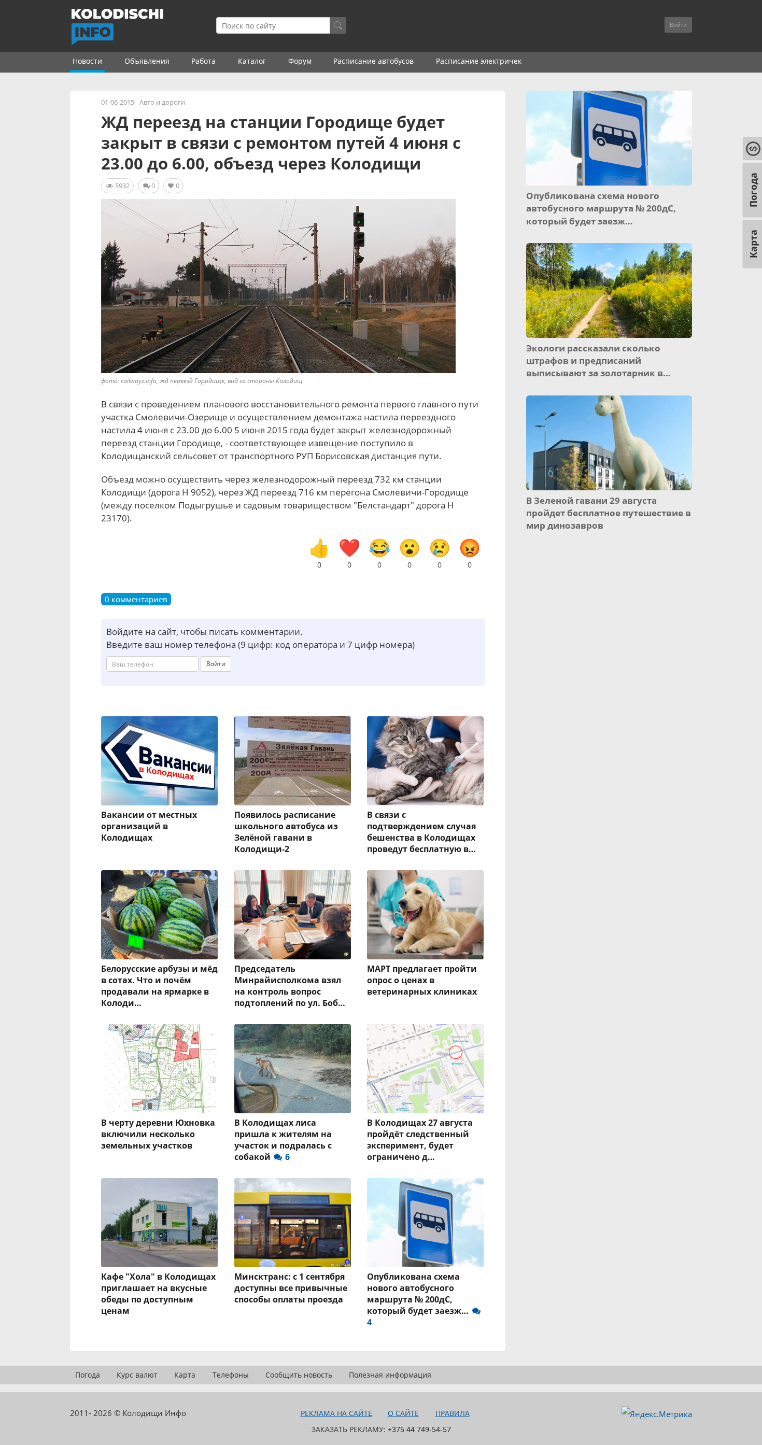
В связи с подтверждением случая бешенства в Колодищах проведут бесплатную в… (421, 832)
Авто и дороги (162, 102)
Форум (300, 61)
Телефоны (231, 1375)
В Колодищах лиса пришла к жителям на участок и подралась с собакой (283, 1140)
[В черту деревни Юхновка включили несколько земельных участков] (160, 1068)
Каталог (252, 61)
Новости (87, 61)
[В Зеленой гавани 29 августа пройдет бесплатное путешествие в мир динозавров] (609, 442)
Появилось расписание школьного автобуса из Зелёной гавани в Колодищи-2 (286, 832)
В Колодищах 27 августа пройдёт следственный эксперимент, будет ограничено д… (420, 1140)
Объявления (147, 61)
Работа (203, 61)
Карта (184, 1375)
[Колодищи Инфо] (117, 27)
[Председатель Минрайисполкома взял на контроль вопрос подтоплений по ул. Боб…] (293, 914)
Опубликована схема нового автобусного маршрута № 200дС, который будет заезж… (419, 1299)
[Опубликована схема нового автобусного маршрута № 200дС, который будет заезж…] (426, 1222)
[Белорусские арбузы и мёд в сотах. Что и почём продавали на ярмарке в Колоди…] (160, 914)
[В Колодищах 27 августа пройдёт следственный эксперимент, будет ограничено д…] (426, 1068)
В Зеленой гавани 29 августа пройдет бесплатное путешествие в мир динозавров (608, 513)
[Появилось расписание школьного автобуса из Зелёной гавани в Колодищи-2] (293, 760)
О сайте (403, 1413)
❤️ (349, 553)
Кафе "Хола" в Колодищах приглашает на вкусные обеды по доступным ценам (158, 1293)
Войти (678, 25)
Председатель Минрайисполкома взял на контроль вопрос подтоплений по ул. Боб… (289, 986)
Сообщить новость (298, 1375)
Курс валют (137, 1375)
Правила (452, 1413)
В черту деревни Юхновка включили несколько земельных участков (158, 1134)
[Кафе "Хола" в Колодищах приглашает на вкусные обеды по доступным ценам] (160, 1222)
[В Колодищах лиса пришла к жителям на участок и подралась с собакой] (293, 1068)
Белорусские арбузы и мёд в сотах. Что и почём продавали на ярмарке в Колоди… (159, 986)
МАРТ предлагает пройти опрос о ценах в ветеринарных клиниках (422, 980)
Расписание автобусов (373, 61)
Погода (87, 1375)
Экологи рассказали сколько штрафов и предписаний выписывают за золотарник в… (598, 360)
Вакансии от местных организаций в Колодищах (149, 826)
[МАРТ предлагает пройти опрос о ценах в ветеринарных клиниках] (426, 914)
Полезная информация (390, 1375)
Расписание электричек (478, 61)
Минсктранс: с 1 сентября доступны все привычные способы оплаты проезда (290, 1288)
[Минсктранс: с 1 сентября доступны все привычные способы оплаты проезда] (293, 1222)
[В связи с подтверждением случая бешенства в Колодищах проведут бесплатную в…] (426, 760)
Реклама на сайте (336, 1413)
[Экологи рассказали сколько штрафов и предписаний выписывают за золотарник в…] (609, 290)
